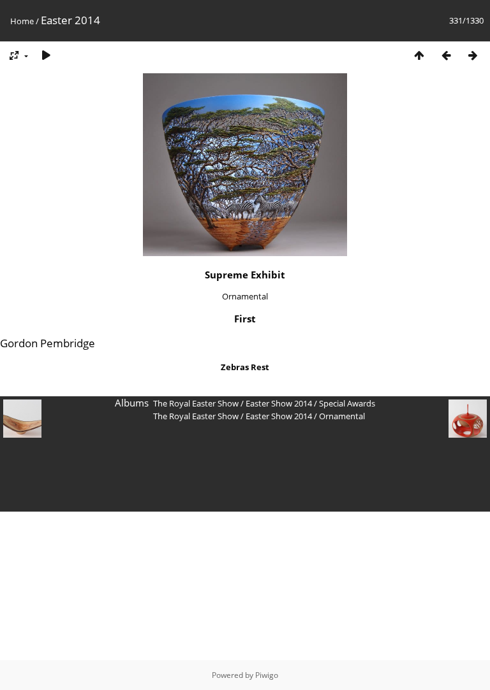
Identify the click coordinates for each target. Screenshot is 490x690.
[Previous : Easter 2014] (446, 55)
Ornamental (342, 416)
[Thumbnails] (419, 55)
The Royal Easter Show (196, 403)
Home (22, 21)
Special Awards (347, 403)
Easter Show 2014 (279, 403)
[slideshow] (46, 55)
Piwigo (266, 675)
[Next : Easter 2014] (472, 55)
